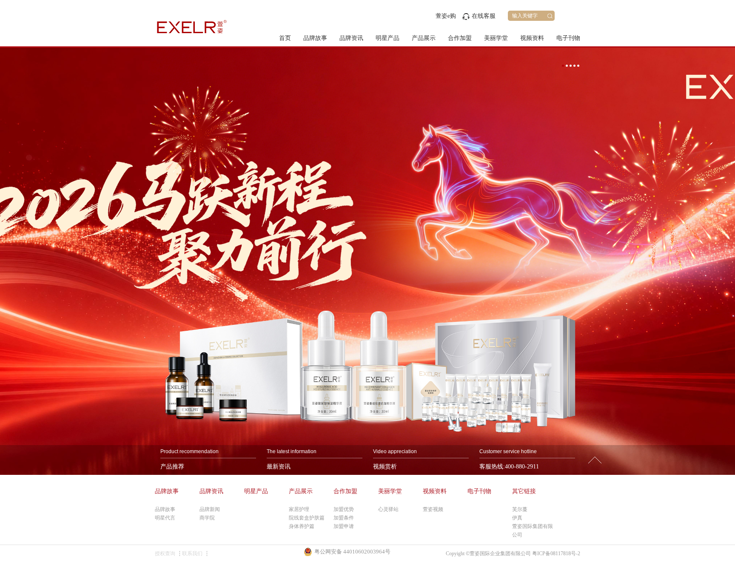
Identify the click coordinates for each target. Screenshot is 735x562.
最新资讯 (279, 466)
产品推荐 (172, 466)
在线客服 (484, 16)
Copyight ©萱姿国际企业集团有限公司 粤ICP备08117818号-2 (513, 553)
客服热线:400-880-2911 (509, 466)
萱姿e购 (446, 16)
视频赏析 (385, 466)
